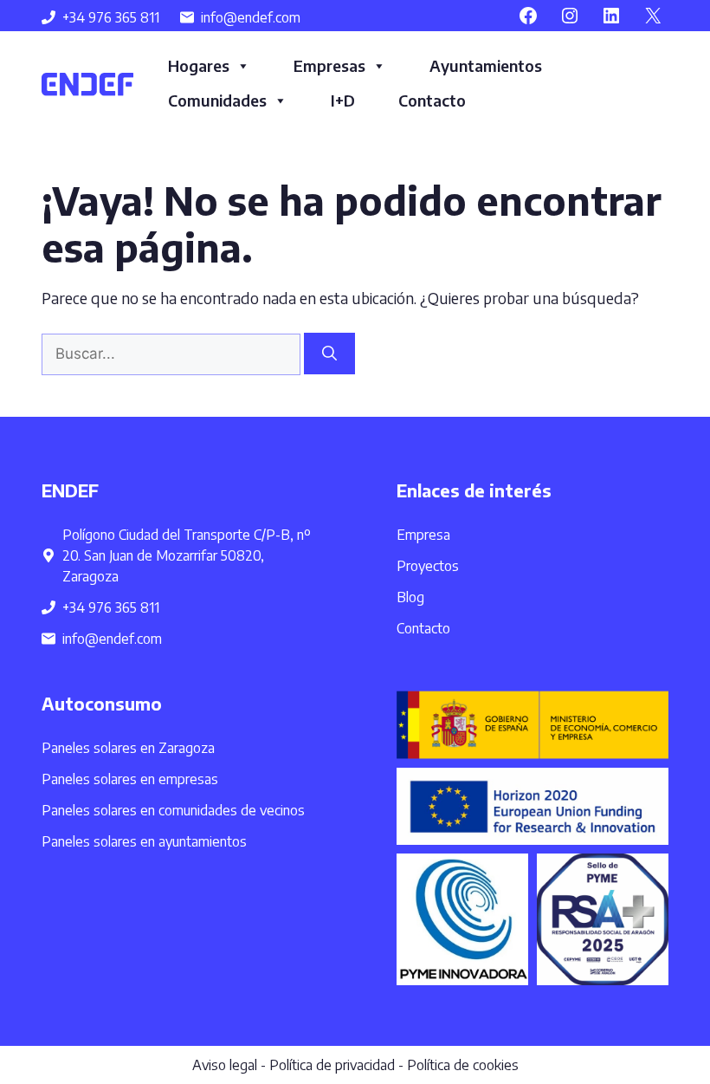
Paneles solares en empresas (130, 779)
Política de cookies (463, 1065)
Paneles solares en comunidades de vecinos (173, 810)
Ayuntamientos (485, 65)
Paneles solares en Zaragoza (128, 747)
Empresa (423, 534)
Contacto (432, 100)
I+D (343, 100)
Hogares (198, 65)
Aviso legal (224, 1065)
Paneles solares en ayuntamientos (144, 841)
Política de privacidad (332, 1065)
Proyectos (428, 565)
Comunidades (217, 100)
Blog (410, 597)
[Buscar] (329, 353)
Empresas (329, 65)
